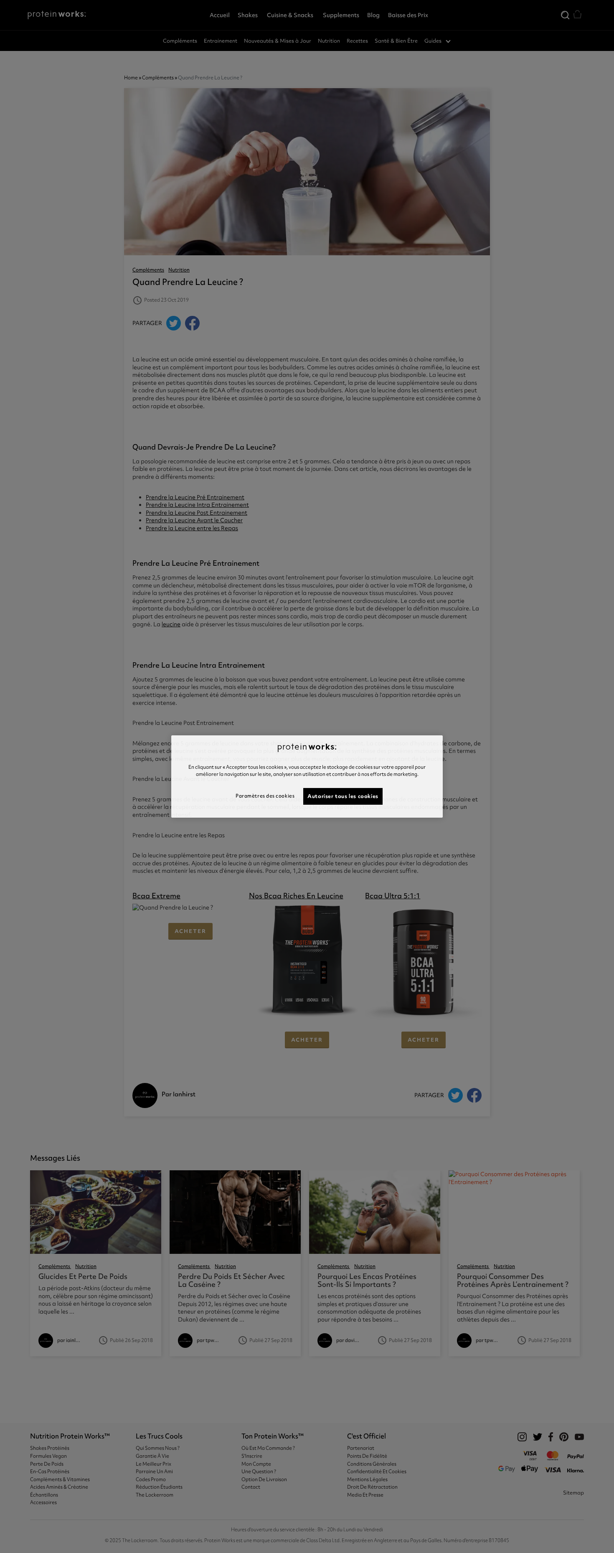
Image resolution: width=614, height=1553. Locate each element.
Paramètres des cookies (265, 796)
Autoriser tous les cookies (342, 796)
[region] (307, 776)
